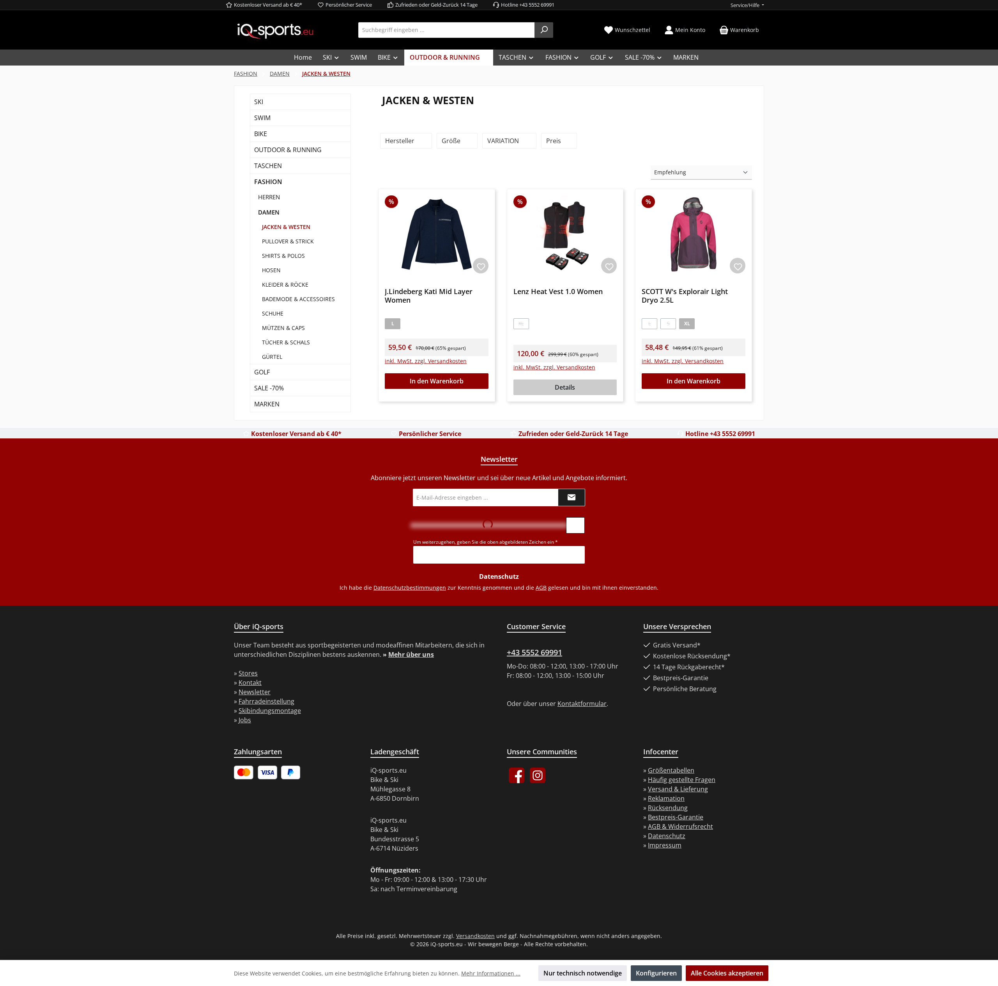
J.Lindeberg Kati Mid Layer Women (428, 296)
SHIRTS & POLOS (283, 255)
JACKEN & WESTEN (286, 227)
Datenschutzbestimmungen (409, 587)
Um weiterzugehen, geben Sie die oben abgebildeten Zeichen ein (485, 542)
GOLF (262, 372)
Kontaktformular (582, 703)
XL (523, 324)
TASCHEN (268, 165)
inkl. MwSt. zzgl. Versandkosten (426, 361)
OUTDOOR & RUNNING (288, 149)
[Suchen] (543, 30)
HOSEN (271, 270)
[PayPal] (291, 772)
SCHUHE (272, 313)
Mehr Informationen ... (490, 973)
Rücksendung (668, 807)
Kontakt (250, 682)
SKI (258, 102)
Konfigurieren (656, 973)
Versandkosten (475, 936)
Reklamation (666, 798)
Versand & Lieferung (678, 789)
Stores (248, 673)
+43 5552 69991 (534, 652)
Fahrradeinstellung (266, 701)
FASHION (268, 181)
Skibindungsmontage (270, 710)
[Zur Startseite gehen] (275, 31)
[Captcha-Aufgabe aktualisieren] (575, 525)
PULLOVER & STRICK (288, 241)
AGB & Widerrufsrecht (680, 826)
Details (565, 387)
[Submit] (571, 497)
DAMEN (269, 212)
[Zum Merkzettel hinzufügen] (480, 265)
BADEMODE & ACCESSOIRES (298, 299)
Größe (452, 141)
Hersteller (400, 141)
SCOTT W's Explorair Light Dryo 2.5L (685, 296)
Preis (554, 141)
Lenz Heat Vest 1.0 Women (558, 291)
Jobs (245, 720)
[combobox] (446, 30)
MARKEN (267, 404)
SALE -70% (269, 388)
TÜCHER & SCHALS (286, 342)
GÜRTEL (272, 356)
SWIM (262, 117)
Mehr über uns (411, 654)
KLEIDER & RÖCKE (285, 284)
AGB (541, 587)
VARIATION (503, 141)
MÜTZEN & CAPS (283, 328)
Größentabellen (671, 770)
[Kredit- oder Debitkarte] (255, 772)
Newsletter (255, 692)
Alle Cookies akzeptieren (727, 973)
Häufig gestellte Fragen (681, 779)
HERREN (269, 197)
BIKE (260, 133)
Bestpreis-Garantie (675, 817)
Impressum (664, 845)
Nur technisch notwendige (582, 973)
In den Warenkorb (437, 381)
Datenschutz (666, 836)
